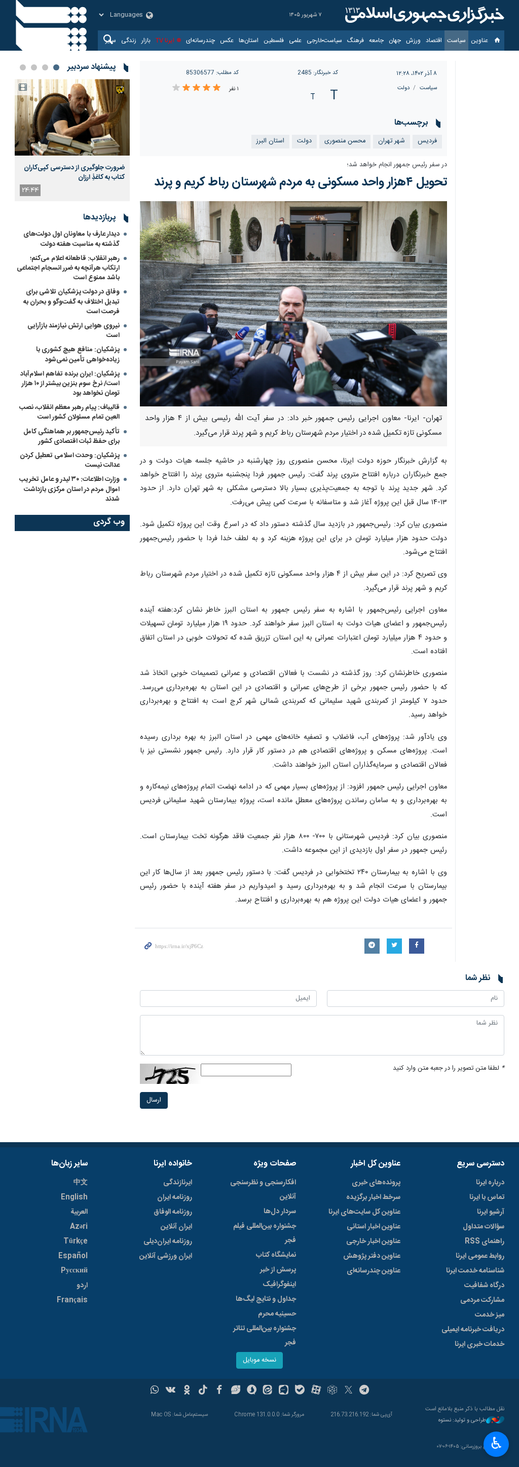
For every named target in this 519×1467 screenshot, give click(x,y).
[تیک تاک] (203, 1391)
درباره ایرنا (490, 1183)
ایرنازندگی (177, 1183)
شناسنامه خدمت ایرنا (475, 1271)
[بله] (300, 1391)
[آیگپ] (283, 1391)
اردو (82, 1286)
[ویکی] (170, 1391)
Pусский (74, 1271)
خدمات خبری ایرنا (479, 1344)
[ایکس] (348, 1391)
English (74, 1197)
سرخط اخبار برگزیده (373, 1197)
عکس (227, 40)
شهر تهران (391, 141)
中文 (80, 1183)
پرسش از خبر (278, 1270)
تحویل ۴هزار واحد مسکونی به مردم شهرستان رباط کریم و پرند (300, 182)
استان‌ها (248, 40)
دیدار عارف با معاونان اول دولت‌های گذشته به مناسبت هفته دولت (71, 239)
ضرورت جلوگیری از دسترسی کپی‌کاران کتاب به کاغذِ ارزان (74, 172)
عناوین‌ (479, 40)
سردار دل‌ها (280, 1212)
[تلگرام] (365, 1391)
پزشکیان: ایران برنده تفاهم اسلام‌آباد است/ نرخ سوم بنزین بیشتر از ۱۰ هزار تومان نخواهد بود (70, 383)
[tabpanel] (72, 140)
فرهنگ (355, 40)
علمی (295, 40)
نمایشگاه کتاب (276, 1255)
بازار (146, 40)
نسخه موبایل (259, 1360)
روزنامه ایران (174, 1197)
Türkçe (75, 1241)
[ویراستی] (235, 1391)
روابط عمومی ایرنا (480, 1256)
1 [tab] (56, 67)
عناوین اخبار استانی (373, 1227)
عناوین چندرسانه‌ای (373, 1271)
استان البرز (270, 141)
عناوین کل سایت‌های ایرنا (364, 1212)
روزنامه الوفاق (173, 1212)
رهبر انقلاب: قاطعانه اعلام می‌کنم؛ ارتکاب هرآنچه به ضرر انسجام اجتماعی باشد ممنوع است (68, 268)
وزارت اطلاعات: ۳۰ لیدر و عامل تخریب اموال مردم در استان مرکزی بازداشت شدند (69, 489)
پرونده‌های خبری (376, 1183)
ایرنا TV (165, 40)
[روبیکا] (332, 1391)
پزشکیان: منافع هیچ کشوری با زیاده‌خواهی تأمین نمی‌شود (78, 354)
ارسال (153, 1100)
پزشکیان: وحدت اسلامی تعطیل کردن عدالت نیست (70, 460)
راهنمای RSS (484, 1241)
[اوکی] (187, 1391)
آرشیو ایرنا (490, 1212)
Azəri (79, 1227)
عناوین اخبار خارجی (373, 1241)
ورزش (413, 40)
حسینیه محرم (277, 1314)
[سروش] (251, 1391)
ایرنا (423, 15)
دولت (403, 88)
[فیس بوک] (219, 1391)
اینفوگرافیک (279, 1284)
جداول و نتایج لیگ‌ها (266, 1299)
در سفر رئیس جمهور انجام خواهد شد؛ (397, 165)
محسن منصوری (344, 141)
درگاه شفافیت (484, 1286)
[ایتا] (268, 1391)
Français (72, 1300)
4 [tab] (23, 67)
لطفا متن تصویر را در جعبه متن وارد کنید (448, 1068)
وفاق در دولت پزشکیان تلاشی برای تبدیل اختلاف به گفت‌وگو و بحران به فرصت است (71, 301)
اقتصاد (434, 40)
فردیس (427, 141)
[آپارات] (316, 1391)
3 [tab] (34, 67)
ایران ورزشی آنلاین (165, 1256)
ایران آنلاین (176, 1227)
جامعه (376, 40)
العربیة (79, 1212)
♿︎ (496, 1443)
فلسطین (274, 40)
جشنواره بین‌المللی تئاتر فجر (264, 1336)
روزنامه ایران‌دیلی (167, 1241)
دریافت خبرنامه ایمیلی (472, 1330)
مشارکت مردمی (482, 1300)
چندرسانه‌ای (200, 40)
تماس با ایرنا (486, 1197)
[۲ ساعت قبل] (72, 117)
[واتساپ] (155, 1391)
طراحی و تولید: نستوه (462, 1420)
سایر (110, 40)
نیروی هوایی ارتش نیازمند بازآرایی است (73, 330)
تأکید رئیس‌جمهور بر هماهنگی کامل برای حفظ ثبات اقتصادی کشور (71, 436)
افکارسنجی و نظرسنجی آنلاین (263, 1190)
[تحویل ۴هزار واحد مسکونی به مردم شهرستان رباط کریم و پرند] (294, 303)
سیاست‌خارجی (324, 40)
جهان (395, 40)
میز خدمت (489, 1315)
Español (73, 1256)
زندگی (128, 40)
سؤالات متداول (483, 1227)
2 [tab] (45, 67)
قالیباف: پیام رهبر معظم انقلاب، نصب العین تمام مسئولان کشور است (69, 412)
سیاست (456, 40)
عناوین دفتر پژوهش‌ (371, 1256)
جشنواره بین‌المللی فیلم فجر (264, 1233)
